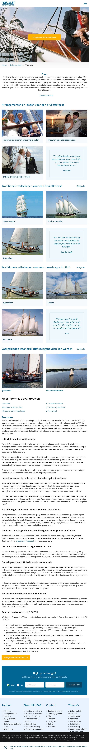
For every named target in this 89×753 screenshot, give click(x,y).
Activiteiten (8, 729)
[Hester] (66, 285)
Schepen (7, 711)
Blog (50, 716)
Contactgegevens (55, 713)
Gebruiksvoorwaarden (35, 729)
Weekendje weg (76, 732)
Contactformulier (55, 711)
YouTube (51, 726)
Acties (6, 726)
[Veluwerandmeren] (66, 371)
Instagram (52, 721)
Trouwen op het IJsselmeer (14, 411)
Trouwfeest (52, 411)
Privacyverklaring (33, 726)
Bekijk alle (81, 186)
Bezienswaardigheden (12, 724)
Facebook (52, 719)
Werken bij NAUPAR (34, 713)
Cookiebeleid (31, 724)
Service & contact (33, 716)
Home (4, 65)
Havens (7, 721)
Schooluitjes (75, 724)
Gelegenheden (16, 65)
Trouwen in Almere (55, 403)
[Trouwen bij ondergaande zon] (66, 123)
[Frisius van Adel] (66, 204)
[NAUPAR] (8, 4)
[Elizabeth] (22, 322)
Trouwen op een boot (56, 407)
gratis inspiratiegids (80, 746)
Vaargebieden (9, 719)
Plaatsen (7, 716)
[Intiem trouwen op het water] (22, 160)
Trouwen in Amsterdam (12, 407)
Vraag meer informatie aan (44, 37)
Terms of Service (63, 691)
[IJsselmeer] (22, 371)
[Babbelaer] (22, 241)
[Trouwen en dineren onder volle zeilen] (22, 123)
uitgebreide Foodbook (25, 541)
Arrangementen (10, 713)
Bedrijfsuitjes (75, 721)
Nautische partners (34, 711)
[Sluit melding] (5, 747)
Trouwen (6, 403)
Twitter (51, 724)
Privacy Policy (51, 691)
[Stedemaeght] (22, 204)
